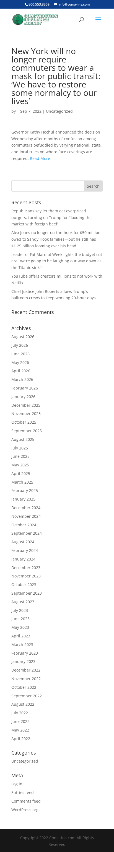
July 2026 (19, 345)
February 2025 (24, 490)
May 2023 (20, 627)
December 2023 (25, 567)
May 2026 (20, 362)
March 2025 (22, 482)
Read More (40, 158)
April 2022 (20, 738)
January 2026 (23, 396)
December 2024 (25, 507)
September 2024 (26, 533)
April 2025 (20, 473)
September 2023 (26, 593)
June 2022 (20, 721)
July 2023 (19, 610)
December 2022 (25, 670)
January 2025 (23, 499)
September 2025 (26, 430)
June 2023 (20, 618)
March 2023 (22, 644)
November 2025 (26, 413)
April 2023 (20, 636)
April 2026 (20, 370)
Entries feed (22, 792)
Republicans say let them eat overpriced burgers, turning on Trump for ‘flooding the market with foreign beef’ (51, 217)
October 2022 (23, 687)
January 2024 (23, 559)
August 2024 (22, 541)
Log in (16, 783)
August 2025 (22, 439)
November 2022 (26, 678)
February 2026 (24, 388)
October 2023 (23, 584)
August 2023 (22, 601)
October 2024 (23, 524)
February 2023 (24, 653)
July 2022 (19, 712)
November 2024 (26, 516)
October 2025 (23, 422)
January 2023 (23, 661)
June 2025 (20, 456)
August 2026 (22, 336)
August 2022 (22, 704)
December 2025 (25, 405)
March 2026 (22, 379)
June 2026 (20, 353)
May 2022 (20, 730)
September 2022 (26, 695)
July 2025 (19, 448)
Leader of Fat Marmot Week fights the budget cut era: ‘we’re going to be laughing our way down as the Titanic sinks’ (56, 261)
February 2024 (24, 550)
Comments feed (26, 801)
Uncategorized (59, 111)
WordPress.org (24, 809)
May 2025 (20, 465)
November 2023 (26, 576)
